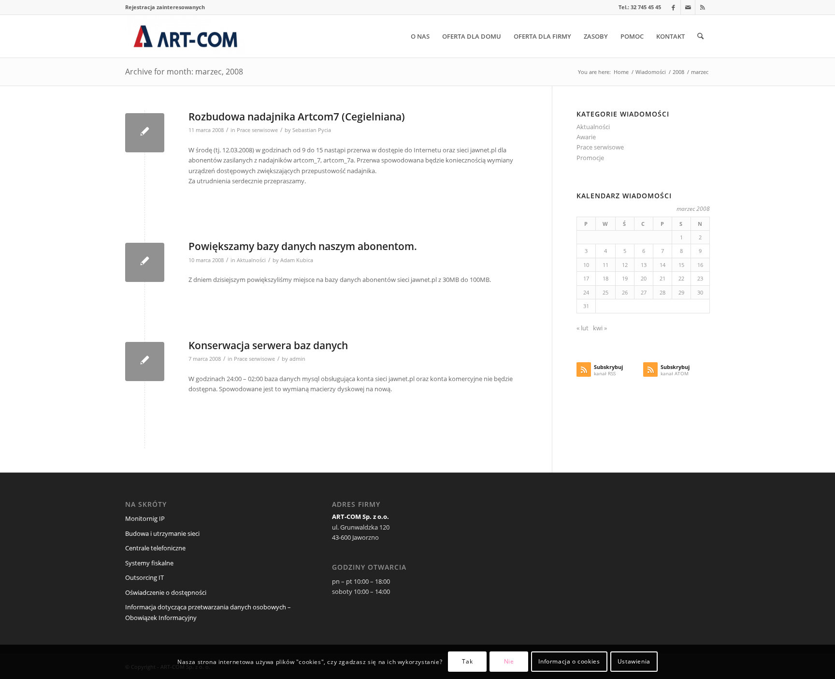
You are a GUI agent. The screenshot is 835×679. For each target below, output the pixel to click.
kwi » (600, 328)
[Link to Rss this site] (702, 7)
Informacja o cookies (569, 662)
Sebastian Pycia (311, 130)
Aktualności (251, 260)
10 (586, 264)
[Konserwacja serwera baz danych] (144, 361)
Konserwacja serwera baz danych (268, 345)
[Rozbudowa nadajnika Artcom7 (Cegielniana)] (144, 132)
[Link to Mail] (688, 7)
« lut (582, 328)
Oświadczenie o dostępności (165, 592)
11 (605, 264)
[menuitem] (165, 7)
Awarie (586, 137)
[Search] (700, 36)
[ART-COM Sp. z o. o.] (185, 36)
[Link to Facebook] (673, 7)
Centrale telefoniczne (155, 548)
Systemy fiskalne (149, 563)
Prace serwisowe (257, 130)
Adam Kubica (296, 260)
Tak (467, 662)
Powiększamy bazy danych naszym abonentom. (302, 246)
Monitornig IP (145, 518)
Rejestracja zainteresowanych (165, 7)
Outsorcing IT (144, 577)
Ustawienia (634, 662)
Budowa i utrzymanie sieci (162, 533)
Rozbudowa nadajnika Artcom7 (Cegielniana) (296, 116)
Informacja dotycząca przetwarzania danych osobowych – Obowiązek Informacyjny (208, 612)
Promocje (590, 157)
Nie (509, 662)
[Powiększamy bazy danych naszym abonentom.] (144, 262)
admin (297, 358)
